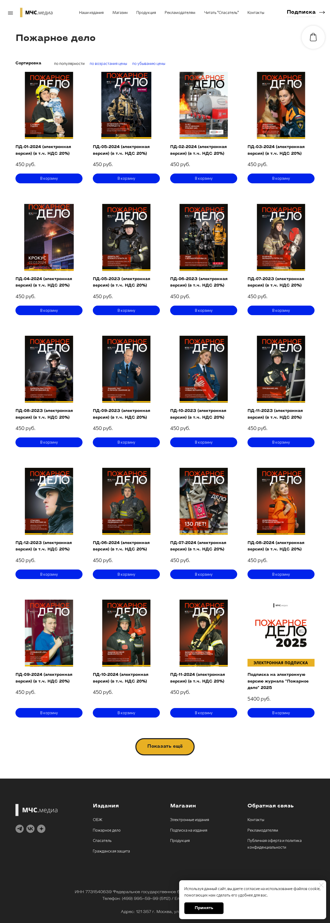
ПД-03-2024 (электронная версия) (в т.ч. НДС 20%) (276, 150)
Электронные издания (189, 819)
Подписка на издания (188, 830)
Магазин (120, 12)
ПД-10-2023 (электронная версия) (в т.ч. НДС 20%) (198, 414)
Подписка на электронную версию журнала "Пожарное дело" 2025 (278, 681)
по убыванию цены (148, 63)
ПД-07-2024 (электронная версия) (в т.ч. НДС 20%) (198, 546)
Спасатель (102, 840)
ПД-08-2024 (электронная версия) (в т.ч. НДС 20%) (276, 546)
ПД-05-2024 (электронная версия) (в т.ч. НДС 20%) (121, 150)
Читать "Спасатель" (221, 12)
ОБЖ (97, 819)
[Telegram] (19, 829)
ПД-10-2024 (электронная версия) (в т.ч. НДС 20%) (120, 678)
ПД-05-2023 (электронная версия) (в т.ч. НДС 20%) (121, 282)
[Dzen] (41, 829)
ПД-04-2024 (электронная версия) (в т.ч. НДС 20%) (43, 282)
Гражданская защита (111, 851)
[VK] (30, 829)
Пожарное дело (107, 830)
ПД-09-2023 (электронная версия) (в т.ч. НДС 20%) (121, 414)
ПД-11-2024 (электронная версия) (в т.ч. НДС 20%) (197, 678)
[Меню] (10, 13)
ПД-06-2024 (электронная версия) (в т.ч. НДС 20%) (121, 546)
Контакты (256, 12)
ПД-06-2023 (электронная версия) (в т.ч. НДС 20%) (199, 282)
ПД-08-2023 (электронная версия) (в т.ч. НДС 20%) (44, 414)
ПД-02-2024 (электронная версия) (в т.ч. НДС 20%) (198, 150)
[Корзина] (313, 37)
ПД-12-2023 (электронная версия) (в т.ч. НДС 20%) (43, 546)
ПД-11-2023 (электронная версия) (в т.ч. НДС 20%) (275, 414)
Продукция (146, 12)
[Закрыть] (321, 885)
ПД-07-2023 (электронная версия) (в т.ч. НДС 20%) (276, 282)
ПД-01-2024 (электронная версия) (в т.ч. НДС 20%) (43, 150)
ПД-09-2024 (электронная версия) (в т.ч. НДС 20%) (43, 678)
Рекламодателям (180, 12)
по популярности (69, 63)
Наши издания (91, 12)
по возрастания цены (108, 63)
